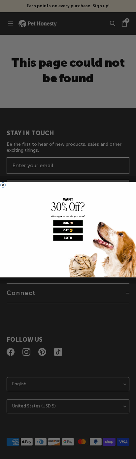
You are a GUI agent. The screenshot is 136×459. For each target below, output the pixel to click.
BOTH (68, 237)
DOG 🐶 (68, 222)
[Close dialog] (3, 184)
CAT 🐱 (68, 230)
